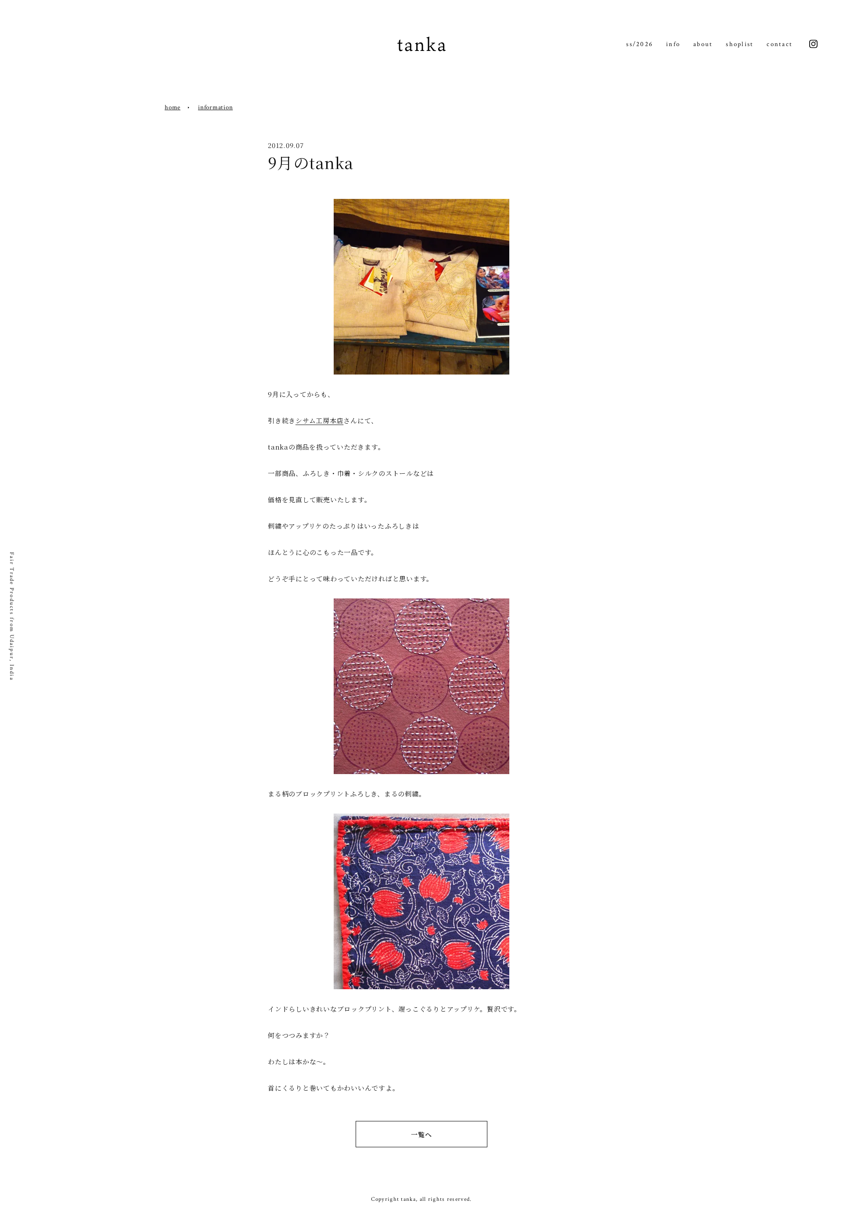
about (703, 44)
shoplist (739, 44)
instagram (813, 44)
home (172, 107)
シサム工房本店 (319, 420)
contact (780, 44)
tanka (421, 44)
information (215, 107)
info (673, 44)
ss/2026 (639, 44)
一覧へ (421, 1134)
